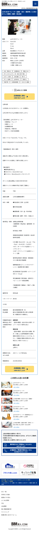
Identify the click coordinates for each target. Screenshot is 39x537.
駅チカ (23, 76)
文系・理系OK (7, 71)
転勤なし (25, 79)
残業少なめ (25, 71)
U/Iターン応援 (7, 76)
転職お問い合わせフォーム (9, 515)
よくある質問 (5, 500)
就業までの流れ (5, 497)
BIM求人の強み (5, 494)
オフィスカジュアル (9, 74)
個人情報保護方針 (6, 509)
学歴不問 (6, 82)
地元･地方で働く (21, 74)
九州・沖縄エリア (5, 481)
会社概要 (3, 506)
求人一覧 (3, 492)
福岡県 (11, 481)
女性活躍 (16, 76)
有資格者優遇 (15, 82)
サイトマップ (5, 512)
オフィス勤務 (7, 79)
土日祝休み (16, 79)
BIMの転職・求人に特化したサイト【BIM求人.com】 (13, 480)
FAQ (2, 503)
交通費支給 (17, 71)
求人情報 (28, 480)
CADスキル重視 (25, 82)
